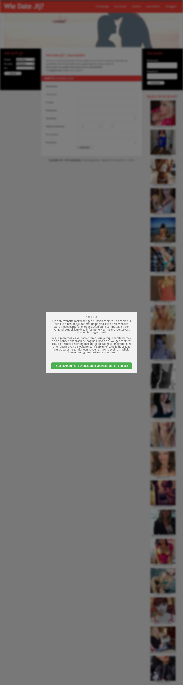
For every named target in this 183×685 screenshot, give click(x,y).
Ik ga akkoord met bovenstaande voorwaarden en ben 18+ (91, 365)
